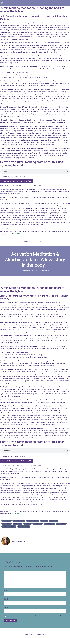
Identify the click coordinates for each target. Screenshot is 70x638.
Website (7, 607)
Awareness (44, 520)
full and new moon (44, 270)
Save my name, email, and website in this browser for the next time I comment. (34, 616)
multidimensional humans (9, 526)
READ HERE (16, 234)
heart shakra (27, 523)
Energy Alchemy (7, 523)
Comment (8, 570)
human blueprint (38, 523)
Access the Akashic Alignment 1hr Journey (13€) (16, 181)
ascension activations (32, 520)
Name (7, 591)
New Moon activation (23, 526)
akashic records (7, 520)
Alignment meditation (19, 520)
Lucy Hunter (32, 241)
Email (6, 599)
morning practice (61, 523)
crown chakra (53, 520)
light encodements (49, 523)
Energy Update (17, 523)
